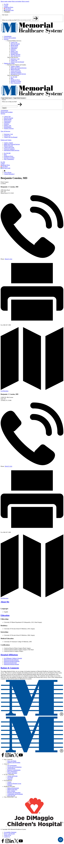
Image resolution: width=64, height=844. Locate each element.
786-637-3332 (8, 259)
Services (6, 39)
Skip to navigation (16, 1)
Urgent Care (7, 135)
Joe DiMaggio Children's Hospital (13, 658)
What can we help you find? (9, 20)
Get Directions (4, 391)
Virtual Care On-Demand (10, 137)
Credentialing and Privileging (15, 794)
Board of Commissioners (13, 770)
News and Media (11, 761)
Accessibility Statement (10, 832)
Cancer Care (7, 116)
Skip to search (25, 1)
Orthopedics (7, 122)
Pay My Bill (7, 153)
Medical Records (8, 146)
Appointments (7, 36)
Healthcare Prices (8, 7)
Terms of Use (7, 835)
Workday (9, 785)
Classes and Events (9, 147)
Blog (5, 154)
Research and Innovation (13, 792)
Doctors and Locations (10, 37)
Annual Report (11, 768)
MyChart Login (9, 10)
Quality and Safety (12, 773)
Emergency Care (8, 134)
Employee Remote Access (14, 783)
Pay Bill (6, 4)
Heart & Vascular (8, 118)
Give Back (8, 8)
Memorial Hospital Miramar (11, 659)
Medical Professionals (13, 788)
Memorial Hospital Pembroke (12, 661)
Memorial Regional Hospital (11, 664)
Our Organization (12, 765)
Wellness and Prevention (13, 762)
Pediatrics (6, 124)
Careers (6, 5)
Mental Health (8, 119)
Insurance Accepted (9, 157)
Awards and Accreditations (14, 767)
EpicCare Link (11, 795)
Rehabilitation (7, 127)
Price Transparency (9, 159)
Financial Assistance (9, 149)
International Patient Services (11, 150)
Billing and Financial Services (12, 144)
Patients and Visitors (9, 63)
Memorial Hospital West (10, 662)
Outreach (9, 779)
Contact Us (7, 836)
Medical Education (12, 789)
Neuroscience (7, 121)
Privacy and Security (9, 833)
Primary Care (7, 125)
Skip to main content (6, 1)
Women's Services (9, 128)
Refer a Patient (11, 791)
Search (4, 108)
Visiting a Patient (8, 143)
